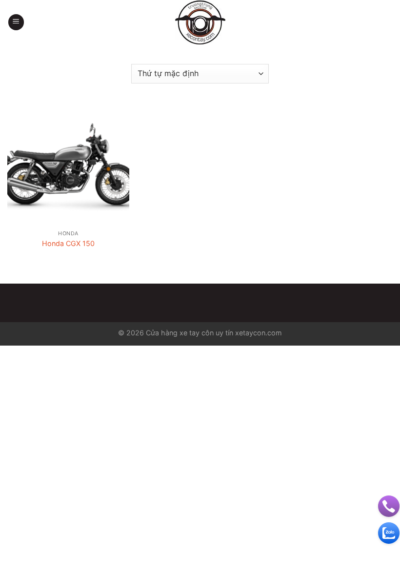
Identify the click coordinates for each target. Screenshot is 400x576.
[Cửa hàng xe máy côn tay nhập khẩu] (200, 22)
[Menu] (16, 22)
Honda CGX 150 (68, 243)
